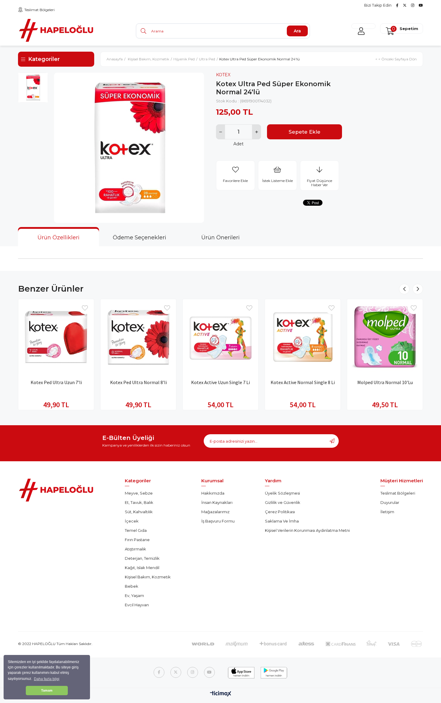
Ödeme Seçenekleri (139, 237)
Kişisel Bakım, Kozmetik (148, 576)
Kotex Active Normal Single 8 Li (303, 382)
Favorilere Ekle (85, 308)
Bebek (131, 586)
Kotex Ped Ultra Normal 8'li (138, 382)
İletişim (387, 511)
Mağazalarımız (215, 511)
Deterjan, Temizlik (142, 558)
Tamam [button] (46, 690)
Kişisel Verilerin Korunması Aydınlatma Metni (307, 530)
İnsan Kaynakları (216, 502)
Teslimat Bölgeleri (39, 10)
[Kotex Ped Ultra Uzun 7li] (56, 337)
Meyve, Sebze (139, 493)
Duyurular (389, 502)
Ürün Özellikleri (59, 237)
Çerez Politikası (280, 511)
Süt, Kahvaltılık (139, 511)
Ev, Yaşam (134, 595)
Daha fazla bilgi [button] (46, 679)
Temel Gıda (136, 530)
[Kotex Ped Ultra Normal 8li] (138, 337)
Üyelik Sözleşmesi (282, 493)
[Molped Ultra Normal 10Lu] (385, 337)
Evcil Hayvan (137, 604)
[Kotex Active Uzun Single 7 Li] (220, 337)
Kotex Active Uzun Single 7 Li (220, 382)
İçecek (132, 521)
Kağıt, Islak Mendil (142, 567)
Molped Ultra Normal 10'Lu (385, 382)
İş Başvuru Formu (218, 521)
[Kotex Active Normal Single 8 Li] (302, 337)
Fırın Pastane (137, 539)
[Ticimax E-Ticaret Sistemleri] (220, 694)
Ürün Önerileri (220, 237)
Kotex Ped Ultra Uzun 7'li (56, 382)
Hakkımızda (212, 493)
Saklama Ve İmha (282, 521)
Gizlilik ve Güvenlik (282, 502)
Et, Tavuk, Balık (139, 502)
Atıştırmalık (135, 549)
